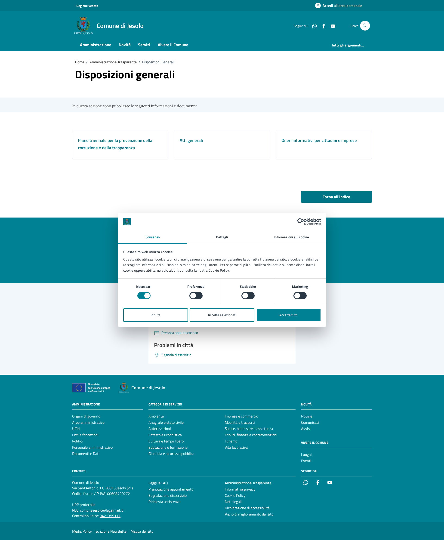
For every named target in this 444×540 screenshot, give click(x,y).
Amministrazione (95, 45)
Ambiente (156, 416)
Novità (125, 45)
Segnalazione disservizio (167, 495)
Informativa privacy (240, 489)
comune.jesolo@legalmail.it (101, 510)
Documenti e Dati (85, 453)
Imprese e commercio (241, 416)
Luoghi (306, 454)
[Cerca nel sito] (365, 26)
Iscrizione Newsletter (111, 531)
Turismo (231, 441)
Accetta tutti (288, 315)
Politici (77, 441)
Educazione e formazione (168, 447)
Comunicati (310, 422)
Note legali (233, 501)
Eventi (306, 460)
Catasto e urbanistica (165, 435)
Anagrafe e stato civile (166, 422)
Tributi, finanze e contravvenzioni (251, 435)
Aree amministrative (88, 422)
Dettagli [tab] (222, 237)
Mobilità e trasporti (240, 422)
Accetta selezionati (222, 315)
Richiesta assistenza (164, 501)
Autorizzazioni (159, 428)
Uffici (76, 428)
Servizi (144, 45)
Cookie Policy (235, 495)
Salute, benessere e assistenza (249, 428)
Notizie (306, 416)
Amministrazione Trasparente (248, 483)
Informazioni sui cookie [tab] (291, 237)
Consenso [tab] (152, 237)
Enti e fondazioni (85, 435)
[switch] (196, 295)
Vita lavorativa (236, 447)
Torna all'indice (336, 197)
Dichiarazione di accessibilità (247, 508)
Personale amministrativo (92, 447)
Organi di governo (86, 416)
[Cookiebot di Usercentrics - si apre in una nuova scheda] (301, 221)
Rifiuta (155, 315)
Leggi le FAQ (158, 483)
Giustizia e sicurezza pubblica (171, 453)
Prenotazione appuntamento (170, 489)
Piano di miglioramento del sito (249, 514)
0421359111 (110, 516)
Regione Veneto (87, 5)
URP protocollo (83, 504)
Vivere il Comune (173, 45)
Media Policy (82, 531)
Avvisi (306, 428)
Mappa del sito (142, 531)
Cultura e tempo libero (166, 441)
